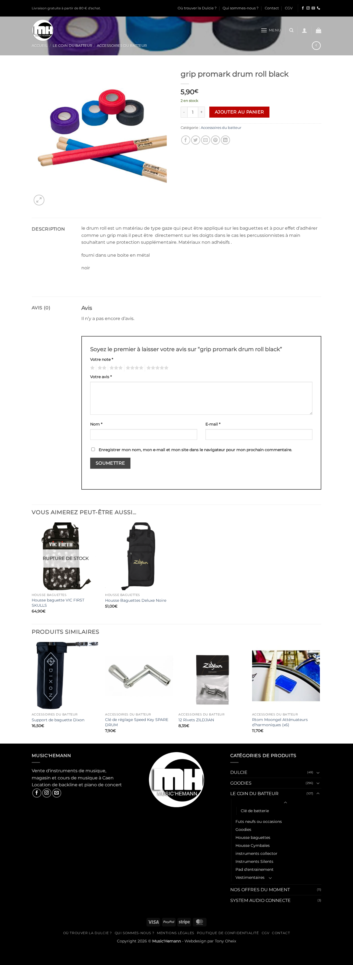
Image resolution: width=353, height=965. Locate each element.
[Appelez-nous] (318, 8)
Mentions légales (175, 933)
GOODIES (241, 783)
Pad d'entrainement (255, 869)
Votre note (101, 359)
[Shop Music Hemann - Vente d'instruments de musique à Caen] (44, 30)
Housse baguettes (253, 837)
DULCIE (238, 772)
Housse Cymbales (253, 845)
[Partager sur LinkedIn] (225, 140)
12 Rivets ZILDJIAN (196, 719)
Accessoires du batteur (122, 46)
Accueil (40, 46)
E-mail (212, 424)
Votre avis (101, 376)
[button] (271, 30)
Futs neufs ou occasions (259, 821)
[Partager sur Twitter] (195, 140)
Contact (272, 8)
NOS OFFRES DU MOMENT (260, 889)
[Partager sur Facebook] (185, 140)
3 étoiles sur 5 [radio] (115, 368)
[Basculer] (318, 772)
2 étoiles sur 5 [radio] (101, 368)
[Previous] (32, 692)
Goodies (243, 829)
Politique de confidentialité (228, 933)
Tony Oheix (225, 941)
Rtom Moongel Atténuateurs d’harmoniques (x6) (280, 722)
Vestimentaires (250, 877)
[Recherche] (291, 30)
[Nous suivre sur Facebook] (302, 8)
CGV (289, 8)
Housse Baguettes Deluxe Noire (135, 600)
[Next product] (316, 45)
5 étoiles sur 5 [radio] (157, 368)
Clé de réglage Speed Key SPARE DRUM (136, 722)
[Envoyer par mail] (205, 140)
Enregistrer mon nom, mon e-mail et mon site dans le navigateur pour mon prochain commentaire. (195, 449)
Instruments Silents (254, 861)
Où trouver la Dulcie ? (197, 8)
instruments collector (256, 853)
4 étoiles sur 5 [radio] (133, 368)
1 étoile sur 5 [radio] (92, 368)
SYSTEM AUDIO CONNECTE (260, 900)
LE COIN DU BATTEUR (72, 46)
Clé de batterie (255, 810)
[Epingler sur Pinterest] (215, 140)
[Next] (319, 692)
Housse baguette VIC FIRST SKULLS (58, 603)
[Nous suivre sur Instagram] (308, 8)
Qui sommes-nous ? (240, 8)
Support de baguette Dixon (58, 719)
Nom (96, 424)
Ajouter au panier (239, 112)
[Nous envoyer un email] (313, 8)
